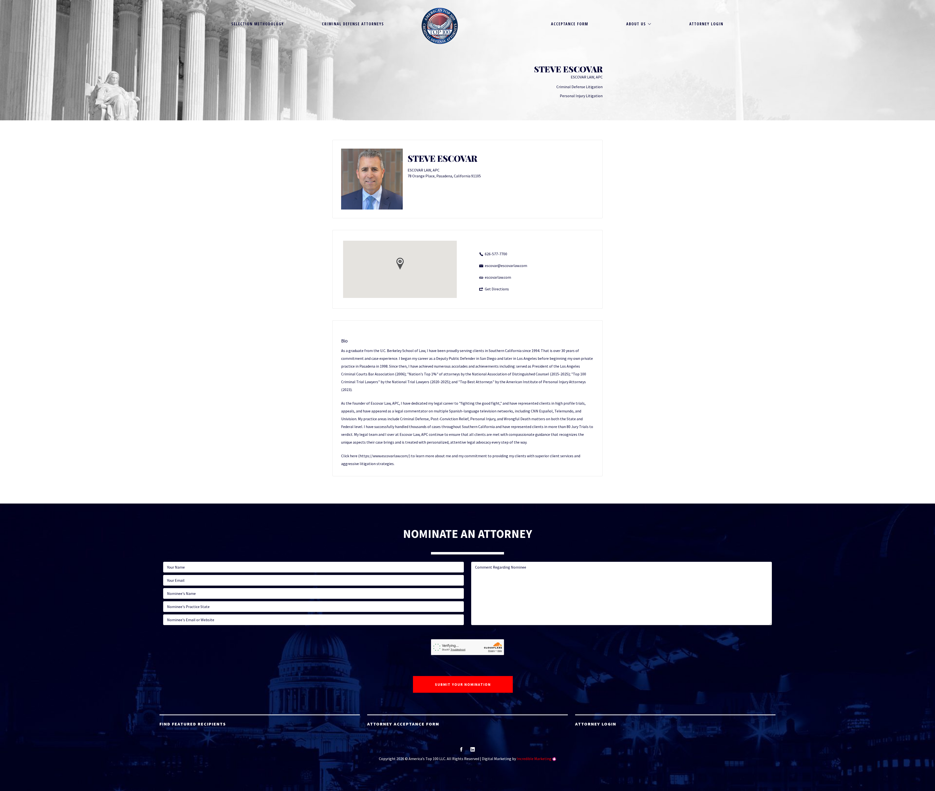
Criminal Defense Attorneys (353, 24)
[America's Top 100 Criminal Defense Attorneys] (439, 26)
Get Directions (497, 288)
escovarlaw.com (498, 277)
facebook (461, 750)
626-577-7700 (496, 253)
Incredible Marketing (534, 758)
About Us (636, 24)
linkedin (472, 750)
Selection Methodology (257, 24)
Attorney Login (706, 24)
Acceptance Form (569, 24)
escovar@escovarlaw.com (506, 265)
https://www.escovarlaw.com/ (384, 455)
